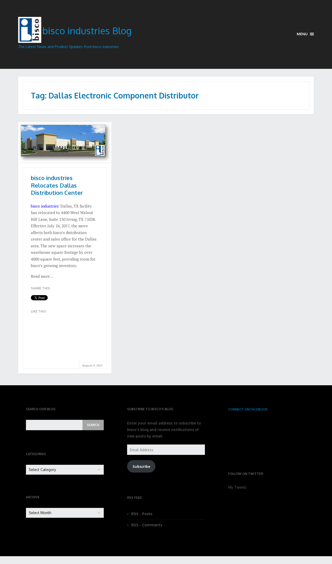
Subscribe (141, 466)
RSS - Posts (141, 514)
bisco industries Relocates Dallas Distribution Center (57, 185)
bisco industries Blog (87, 30)
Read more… (42, 276)
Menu (303, 34)
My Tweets (237, 487)
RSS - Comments (146, 525)
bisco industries (45, 206)
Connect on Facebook (247, 409)
